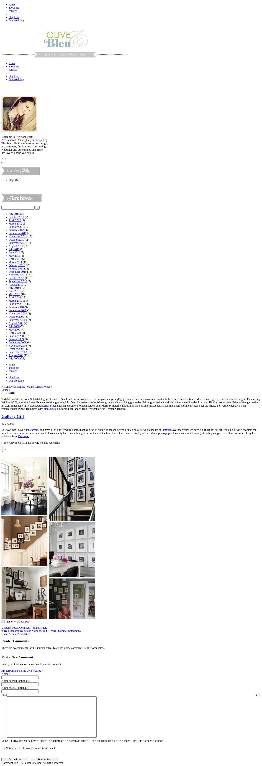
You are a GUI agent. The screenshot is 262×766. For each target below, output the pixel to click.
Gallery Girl (12, 416)
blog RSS (14, 180)
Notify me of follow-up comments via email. (31, 748)
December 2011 (17, 233)
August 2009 (16, 323)
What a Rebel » (43, 386)
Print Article (24, 634)
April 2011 (15, 258)
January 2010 (16, 307)
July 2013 (14, 213)
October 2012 (16, 217)
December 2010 (18, 271)
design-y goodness (34, 630)
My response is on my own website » (22, 670)
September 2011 (18, 242)
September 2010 (18, 281)
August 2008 (16, 355)
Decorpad (23, 436)
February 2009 (17, 335)
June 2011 (14, 252)
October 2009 (16, 316)
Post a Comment (21, 627)
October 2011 (16, 239)
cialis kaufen (51, 408)
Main (30, 386)
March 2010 (15, 300)
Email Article (9, 634)
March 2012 (15, 223)
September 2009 (18, 319)
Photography (74, 630)
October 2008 (16, 348)
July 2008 (14, 358)
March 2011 (15, 262)
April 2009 (15, 332)
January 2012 (16, 229)
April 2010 (15, 297)
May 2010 (14, 294)
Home (61, 630)
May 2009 (14, 329)
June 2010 (14, 291)
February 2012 (17, 226)
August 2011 (16, 246)
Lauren (6, 627)
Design (52, 630)
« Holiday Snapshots (13, 386)
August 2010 (16, 284)
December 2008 (18, 342)
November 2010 (18, 274)
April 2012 (15, 220)
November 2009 (18, 313)
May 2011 (14, 255)
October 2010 (16, 278)
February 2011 (17, 265)
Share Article (39, 627)
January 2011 (16, 268)
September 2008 (18, 352)
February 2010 (17, 303)
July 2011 (14, 249)
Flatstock (166, 429)
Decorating (16, 630)
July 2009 (14, 326)
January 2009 (16, 339)
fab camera (32, 429)
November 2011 (18, 236)
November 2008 (18, 345)
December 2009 (18, 310)
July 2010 (14, 287)
